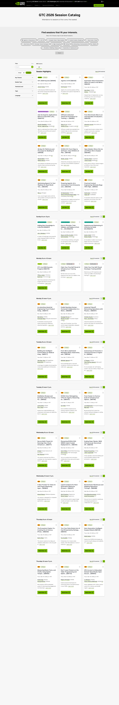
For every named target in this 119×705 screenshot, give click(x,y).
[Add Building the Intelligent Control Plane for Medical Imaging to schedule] (56, 347)
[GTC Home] (20, 3)
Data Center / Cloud (92, 40)
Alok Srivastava (64, 494)
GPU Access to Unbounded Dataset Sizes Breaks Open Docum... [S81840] (93, 571)
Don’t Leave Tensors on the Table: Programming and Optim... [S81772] (70, 571)
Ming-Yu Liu (64, 124)
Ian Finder (63, 405)
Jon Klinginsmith (88, 405)
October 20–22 (39, 1)
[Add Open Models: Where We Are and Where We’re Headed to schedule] (103, 145)
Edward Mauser (41, 494)
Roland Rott (40, 362)
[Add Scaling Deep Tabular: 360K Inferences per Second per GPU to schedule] (103, 438)
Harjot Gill (86, 194)
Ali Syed (39, 451)
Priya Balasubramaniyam (90, 494)
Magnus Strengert (65, 579)
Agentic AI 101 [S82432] (68, 81)
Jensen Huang (41, 86)
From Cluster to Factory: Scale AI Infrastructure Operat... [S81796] (92, 397)
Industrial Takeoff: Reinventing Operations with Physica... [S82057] (93, 309)
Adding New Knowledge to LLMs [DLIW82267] (46, 226)
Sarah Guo (39, 276)
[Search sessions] (32, 67)
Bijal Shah (86, 407)
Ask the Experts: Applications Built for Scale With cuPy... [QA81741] (47, 116)
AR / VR (42, 40)
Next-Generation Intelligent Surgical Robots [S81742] (93, 529)
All (23, 72)
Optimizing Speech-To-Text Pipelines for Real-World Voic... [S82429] (46, 185)
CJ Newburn (87, 579)
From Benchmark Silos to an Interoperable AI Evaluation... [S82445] (93, 116)
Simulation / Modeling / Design (51, 48)
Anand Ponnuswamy (89, 496)
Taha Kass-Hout (41, 360)
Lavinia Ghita (40, 405)
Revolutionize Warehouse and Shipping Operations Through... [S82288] (93, 486)
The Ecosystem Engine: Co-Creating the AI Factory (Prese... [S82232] (46, 530)
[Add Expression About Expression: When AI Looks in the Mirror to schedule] (103, 77)
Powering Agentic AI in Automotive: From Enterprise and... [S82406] (70, 185)
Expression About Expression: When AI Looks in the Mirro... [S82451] (94, 82)
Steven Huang (64, 496)
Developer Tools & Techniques (41, 44)
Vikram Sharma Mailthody (90, 581)
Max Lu (39, 193)
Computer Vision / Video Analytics (56, 40)
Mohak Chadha (88, 236)
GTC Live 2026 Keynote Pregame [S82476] (44, 268)
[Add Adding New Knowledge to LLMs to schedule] (56, 222)
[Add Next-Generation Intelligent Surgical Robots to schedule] (103, 525)
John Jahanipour (41, 233)
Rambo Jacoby (64, 158)
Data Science (27, 44)
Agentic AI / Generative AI (30, 40)
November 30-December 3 (60, 1)
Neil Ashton (40, 317)
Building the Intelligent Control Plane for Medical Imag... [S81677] (45, 352)
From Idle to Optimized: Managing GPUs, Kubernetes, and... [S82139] (70, 352)
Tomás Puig (40, 579)
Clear (32, 63)
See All (97, 71)
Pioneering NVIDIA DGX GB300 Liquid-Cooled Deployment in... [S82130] (69, 443)
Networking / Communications (81, 44)
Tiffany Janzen (41, 275)
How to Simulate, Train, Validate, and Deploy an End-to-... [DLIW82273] (70, 227)
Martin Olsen (40, 538)
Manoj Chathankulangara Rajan (68, 194)
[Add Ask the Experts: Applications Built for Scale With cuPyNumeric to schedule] (56, 111)
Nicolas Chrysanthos (89, 451)
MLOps (67, 44)
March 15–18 (81, 1)
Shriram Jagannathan (43, 126)
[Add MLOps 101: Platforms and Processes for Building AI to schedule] (56, 145)
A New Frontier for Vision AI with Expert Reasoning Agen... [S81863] (46, 486)
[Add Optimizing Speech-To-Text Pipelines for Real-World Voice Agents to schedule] (56, 180)
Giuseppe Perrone (65, 317)
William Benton (41, 160)
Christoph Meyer (41, 318)
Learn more (45, 93)
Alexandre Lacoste (88, 124)
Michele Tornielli (65, 318)
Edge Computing (57, 44)
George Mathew (41, 581)
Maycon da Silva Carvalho (67, 235)
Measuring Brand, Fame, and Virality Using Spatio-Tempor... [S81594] (46, 571)
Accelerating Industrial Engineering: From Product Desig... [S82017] (46, 309)
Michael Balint (41, 158)
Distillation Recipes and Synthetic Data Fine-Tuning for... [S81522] (46, 397)
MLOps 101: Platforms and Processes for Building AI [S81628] (46, 150)
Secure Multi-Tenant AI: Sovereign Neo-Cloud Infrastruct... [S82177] (45, 443)
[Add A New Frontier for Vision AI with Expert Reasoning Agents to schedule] (56, 481)
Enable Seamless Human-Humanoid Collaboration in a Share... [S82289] (70, 309)
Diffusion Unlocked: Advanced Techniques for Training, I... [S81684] (69, 116)
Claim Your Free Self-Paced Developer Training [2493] (93, 268)
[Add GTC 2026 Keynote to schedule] (56, 77)
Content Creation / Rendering (76, 40)
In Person (28, 72)
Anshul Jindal (87, 235)
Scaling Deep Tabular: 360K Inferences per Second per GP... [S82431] (93, 443)
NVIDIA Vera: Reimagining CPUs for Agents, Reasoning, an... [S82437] (70, 397)
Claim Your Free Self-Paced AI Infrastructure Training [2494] (70, 269)
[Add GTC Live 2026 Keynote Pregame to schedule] (56, 263)
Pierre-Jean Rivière (89, 318)
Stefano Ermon (64, 126)
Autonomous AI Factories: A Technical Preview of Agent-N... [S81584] (93, 352)
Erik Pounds (64, 86)
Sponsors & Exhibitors (48, 5)
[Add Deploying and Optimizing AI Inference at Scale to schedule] (103, 222)
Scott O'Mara (64, 451)
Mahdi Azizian (87, 536)
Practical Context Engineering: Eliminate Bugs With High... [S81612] (93, 185)
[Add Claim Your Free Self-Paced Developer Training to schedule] (103, 263)
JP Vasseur (87, 360)
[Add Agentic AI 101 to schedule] (79, 77)
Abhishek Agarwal (65, 360)
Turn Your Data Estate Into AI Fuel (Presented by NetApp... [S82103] (70, 530)
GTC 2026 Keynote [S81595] (47, 81)
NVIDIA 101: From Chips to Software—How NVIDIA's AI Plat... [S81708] (70, 150)
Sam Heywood (40, 454)
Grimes (86, 92)
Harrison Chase (88, 158)
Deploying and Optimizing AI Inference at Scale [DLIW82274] (93, 227)
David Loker (87, 193)
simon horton (64, 452)
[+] (95, 92)
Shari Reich (87, 90)
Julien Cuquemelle (88, 452)
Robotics (95, 44)
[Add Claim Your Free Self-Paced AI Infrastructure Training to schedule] (79, 263)
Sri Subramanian (65, 193)
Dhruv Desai (40, 407)
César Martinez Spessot (90, 362)
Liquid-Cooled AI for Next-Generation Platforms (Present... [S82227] (69, 486)
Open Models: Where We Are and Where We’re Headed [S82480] (93, 150)
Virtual (19, 72)
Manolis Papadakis (42, 124)
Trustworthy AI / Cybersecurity (70, 48)
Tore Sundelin (64, 538)
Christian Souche (88, 317)
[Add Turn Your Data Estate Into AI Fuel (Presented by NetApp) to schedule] (79, 525)
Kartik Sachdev (64, 236)
